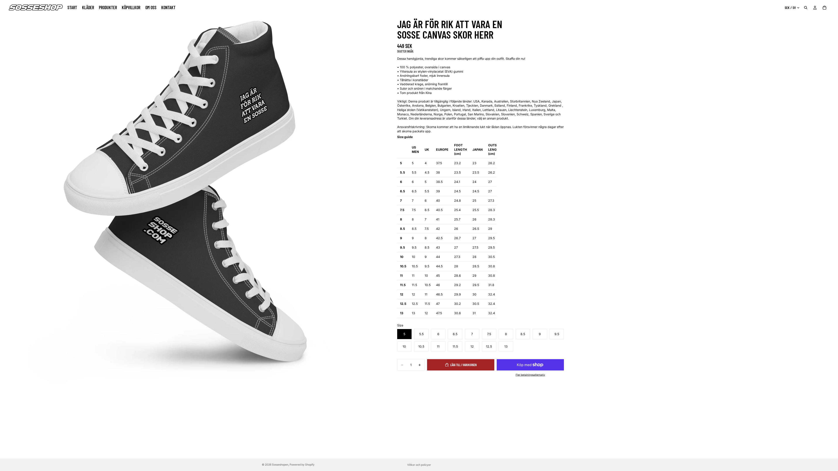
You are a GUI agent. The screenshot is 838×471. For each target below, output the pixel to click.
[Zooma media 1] (191, 191)
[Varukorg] (824, 7)
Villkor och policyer (419, 464)
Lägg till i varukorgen (463, 365)
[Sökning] (806, 7)
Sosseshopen (280, 464)
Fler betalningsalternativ (530, 374)
